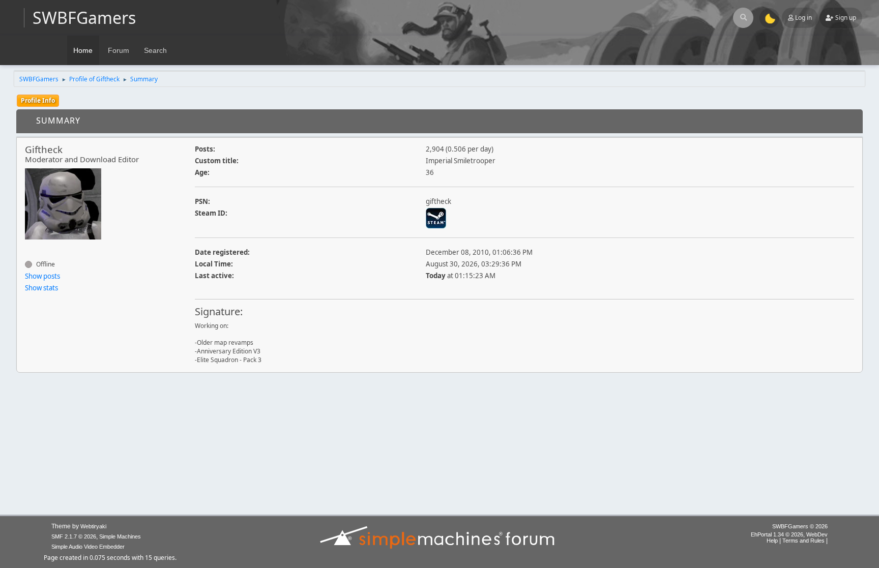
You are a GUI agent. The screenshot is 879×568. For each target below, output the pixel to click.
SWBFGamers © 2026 (800, 526)
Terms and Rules (803, 540)
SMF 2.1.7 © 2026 (73, 536)
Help (772, 540)
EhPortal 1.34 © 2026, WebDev (789, 534)
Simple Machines (120, 536)
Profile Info (38, 100)
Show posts (42, 276)
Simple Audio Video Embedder (88, 547)
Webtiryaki (93, 526)
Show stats (41, 287)
